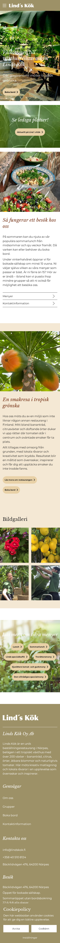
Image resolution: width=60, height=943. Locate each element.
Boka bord (10, 92)
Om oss (8, 798)
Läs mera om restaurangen (18, 480)
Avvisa (16, 928)
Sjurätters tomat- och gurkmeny (29, 667)
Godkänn (44, 928)
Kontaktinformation (16, 303)
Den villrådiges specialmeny (29, 677)
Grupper (9, 806)
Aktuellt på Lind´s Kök (28, 132)
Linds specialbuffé (15, 657)
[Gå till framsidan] (21, 5)
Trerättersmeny (44, 657)
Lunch (16, 647)
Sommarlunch (37, 647)
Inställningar (30, 937)
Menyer (8, 296)
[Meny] (4, 5)
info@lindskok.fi (14, 850)
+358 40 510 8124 (14, 857)
